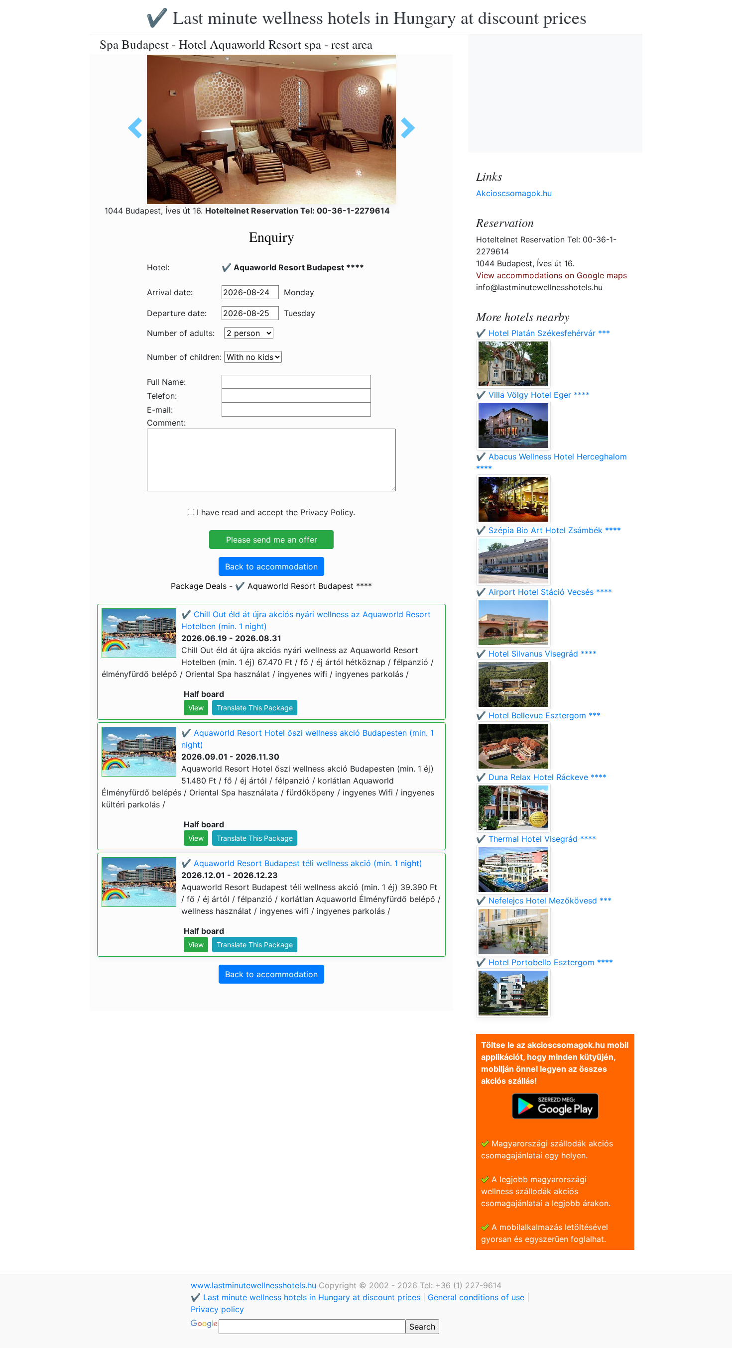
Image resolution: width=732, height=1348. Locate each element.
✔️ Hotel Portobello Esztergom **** (544, 962)
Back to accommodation (271, 566)
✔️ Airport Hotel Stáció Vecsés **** (544, 592)
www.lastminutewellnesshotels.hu (255, 1285)
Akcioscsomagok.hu (514, 193)
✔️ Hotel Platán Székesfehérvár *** (543, 333)
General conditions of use (476, 1297)
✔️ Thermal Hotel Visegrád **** (536, 839)
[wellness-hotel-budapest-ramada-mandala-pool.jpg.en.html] (404, 127)
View (196, 707)
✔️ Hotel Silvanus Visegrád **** (536, 654)
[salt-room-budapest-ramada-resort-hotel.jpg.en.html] (138, 127)
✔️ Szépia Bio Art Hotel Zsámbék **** (548, 530)
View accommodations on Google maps (551, 275)
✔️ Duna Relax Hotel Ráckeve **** (541, 777)
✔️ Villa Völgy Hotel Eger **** (533, 395)
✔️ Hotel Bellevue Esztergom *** (538, 715)
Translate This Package (255, 707)
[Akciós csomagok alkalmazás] (555, 1105)
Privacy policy (217, 1309)
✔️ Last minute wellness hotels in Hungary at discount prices (366, 17)
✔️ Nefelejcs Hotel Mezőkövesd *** (543, 900)
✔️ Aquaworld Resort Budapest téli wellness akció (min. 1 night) (301, 863)
